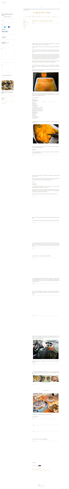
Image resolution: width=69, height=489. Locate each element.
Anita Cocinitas (50, 371)
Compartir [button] (24, 19)
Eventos (42, 16)
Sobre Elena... (54, 16)
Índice (29, 16)
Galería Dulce (38, 16)
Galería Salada (33, 16)
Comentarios (4, 37)
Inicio (26, 16)
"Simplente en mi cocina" (54, 93)
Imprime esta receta (35, 465)
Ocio (45, 16)
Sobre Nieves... (49, 16)
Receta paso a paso (25, 24)
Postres (24, 23)
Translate (7, 43)
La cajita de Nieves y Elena (41, 12)
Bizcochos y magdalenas (26, 22)
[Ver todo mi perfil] (7, 12)
